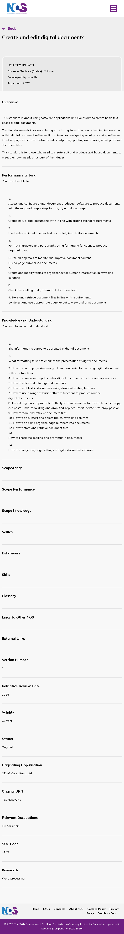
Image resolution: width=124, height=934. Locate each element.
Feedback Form (107, 913)
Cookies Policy (96, 908)
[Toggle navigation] (113, 8)
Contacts (59, 908)
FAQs (46, 908)
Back (12, 28)
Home (35, 908)
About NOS (76, 908)
